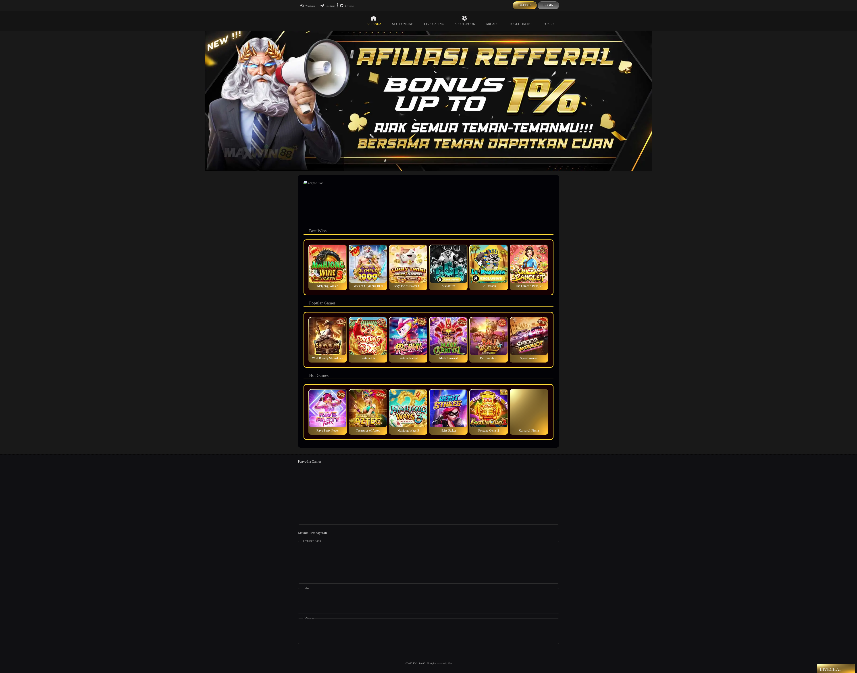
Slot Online (402, 24)
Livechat (349, 5)
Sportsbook (465, 24)
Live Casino (434, 24)
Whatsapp (310, 5)
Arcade (492, 24)
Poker (548, 24)
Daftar (524, 5)
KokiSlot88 (419, 663)
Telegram (330, 5)
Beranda (374, 24)
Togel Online (521, 24)
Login (548, 5)
